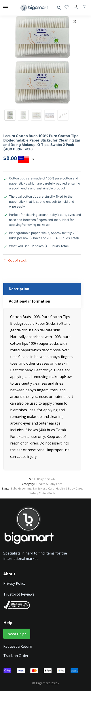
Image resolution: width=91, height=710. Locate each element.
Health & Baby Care (49, 484)
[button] (75, 21)
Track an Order (15, 655)
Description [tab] (19, 288)
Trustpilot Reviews (18, 594)
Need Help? (17, 633)
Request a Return (17, 646)
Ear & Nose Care (44, 488)
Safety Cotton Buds (42, 493)
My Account (76, 7)
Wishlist (67, 7)
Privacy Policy (14, 583)
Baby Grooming (21, 488)
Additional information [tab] (29, 301)
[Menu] (10, 7)
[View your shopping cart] (82, 5)
